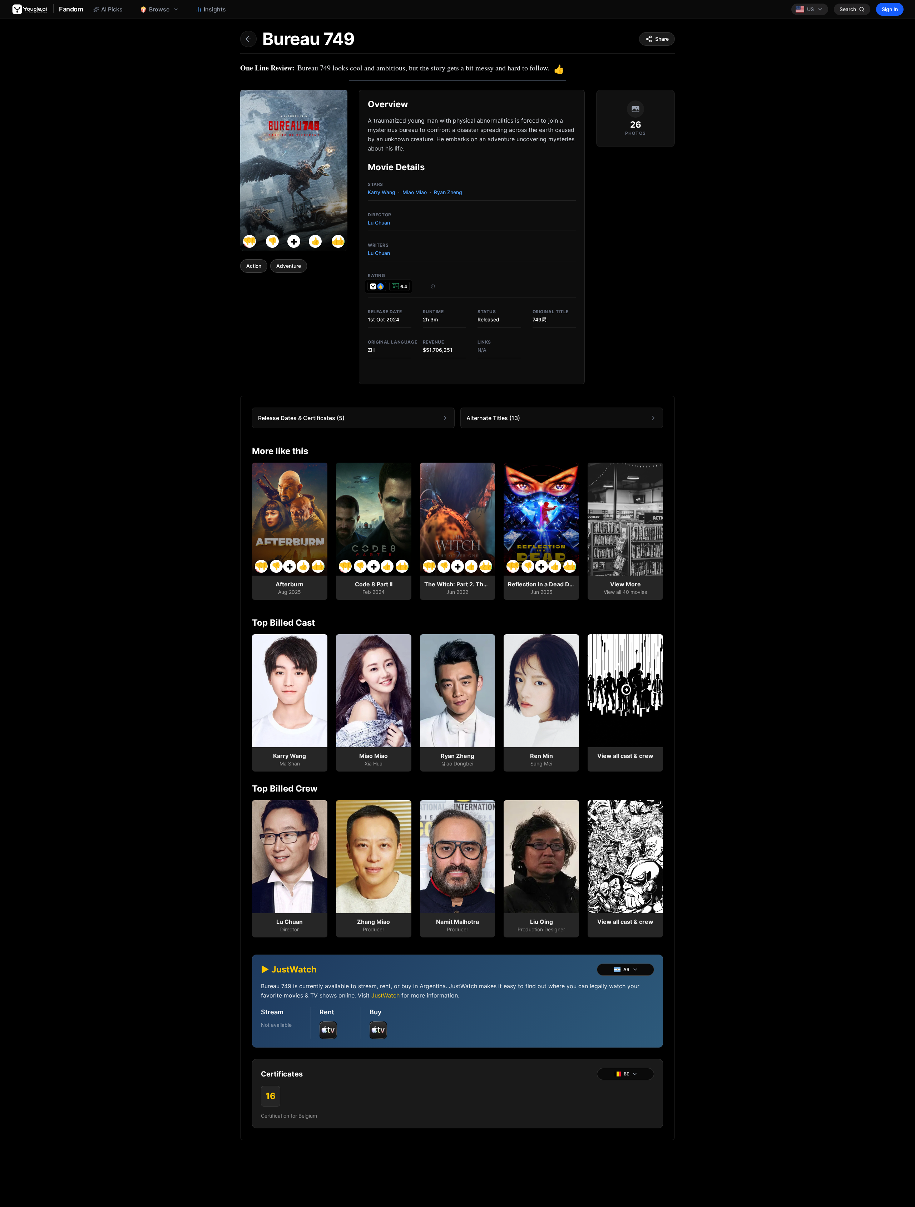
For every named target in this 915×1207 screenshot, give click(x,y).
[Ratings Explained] (433, 286)
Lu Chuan (379, 223)
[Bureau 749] (293, 170)
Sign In (890, 9)
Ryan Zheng (448, 192)
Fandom (71, 9)
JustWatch (385, 995)
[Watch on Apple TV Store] (328, 1030)
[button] (293, 241)
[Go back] (248, 39)
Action (253, 266)
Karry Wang (381, 192)
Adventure (288, 266)
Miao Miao (414, 192)
